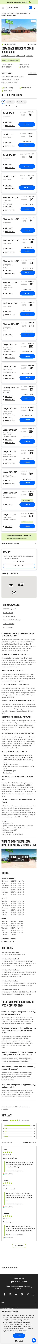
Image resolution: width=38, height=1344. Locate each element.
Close (19, 1335)
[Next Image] (34, 29)
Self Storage (10, 102)
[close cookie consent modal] (35, 1311)
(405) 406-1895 (6, 67)
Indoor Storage (8, 612)
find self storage (13, 13)
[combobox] (19, 8)
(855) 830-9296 (25, 67)
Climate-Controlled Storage (12, 620)
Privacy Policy (18, 1324)
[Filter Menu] (3, 102)
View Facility (19, 566)
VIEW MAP (33, 44)
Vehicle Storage (21, 102)
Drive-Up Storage (8, 623)
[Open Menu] (3, 8)
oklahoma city (25, 13)
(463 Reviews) (11, 44)
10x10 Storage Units (9, 609)
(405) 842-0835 (18, 834)
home (3, 13)
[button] (19, 543)
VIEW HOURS (32, 73)
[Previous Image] (3, 29)
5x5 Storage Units (9, 616)
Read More (19, 1245)
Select (26, 124)
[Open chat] (34, 1340)
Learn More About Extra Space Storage (18, 1287)
